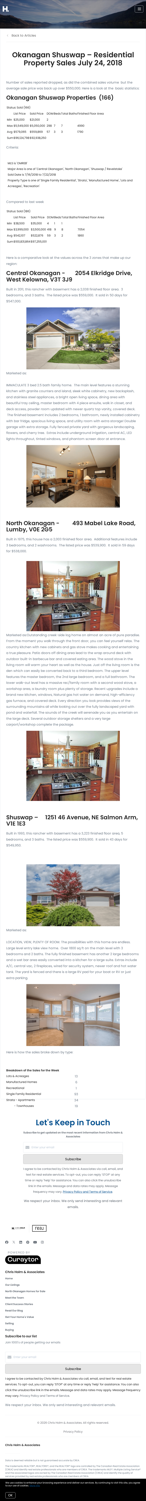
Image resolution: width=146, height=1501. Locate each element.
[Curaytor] (23, 1263)
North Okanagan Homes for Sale (25, 1291)
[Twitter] (13, 1242)
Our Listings (12, 1285)
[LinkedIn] (20, 1242)
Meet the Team (14, 1297)
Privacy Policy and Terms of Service (87, 1192)
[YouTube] (35, 1242)
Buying (9, 1330)
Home (9, 1278)
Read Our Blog (14, 1310)
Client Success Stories (19, 1304)
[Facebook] (6, 1242)
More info (35, 1485)
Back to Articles (24, 35)
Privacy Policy (73, 1432)
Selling (9, 1323)
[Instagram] (42, 1242)
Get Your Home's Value (19, 1317)
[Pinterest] (27, 1242)
